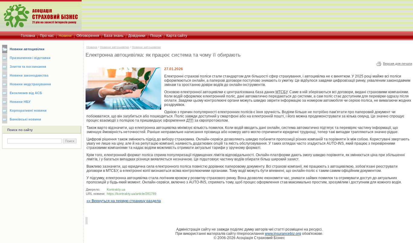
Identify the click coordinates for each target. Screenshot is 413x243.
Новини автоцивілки (27, 49)
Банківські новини (25, 119)
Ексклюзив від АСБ (26, 93)
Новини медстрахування (30, 84)
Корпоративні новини (28, 110)
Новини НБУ (20, 101)
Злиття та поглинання (28, 66)
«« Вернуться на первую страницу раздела (123, 201)
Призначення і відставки (30, 58)
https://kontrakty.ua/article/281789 (131, 193)
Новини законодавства (29, 75)
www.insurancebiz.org (283, 234)
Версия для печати (397, 63)
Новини (91, 47)
